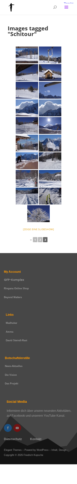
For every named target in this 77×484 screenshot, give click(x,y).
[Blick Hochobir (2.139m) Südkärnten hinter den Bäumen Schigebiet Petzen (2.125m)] (27, 143)
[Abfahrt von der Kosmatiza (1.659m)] (27, 90)
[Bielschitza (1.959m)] (27, 107)
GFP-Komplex (14, 280)
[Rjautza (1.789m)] (50, 143)
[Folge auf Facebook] (8, 428)
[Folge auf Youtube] (17, 428)
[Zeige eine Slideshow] (38, 229)
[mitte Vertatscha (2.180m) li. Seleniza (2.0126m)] (27, 160)
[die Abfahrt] (50, 160)
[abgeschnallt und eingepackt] (50, 196)
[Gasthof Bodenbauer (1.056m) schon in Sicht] (27, 196)
